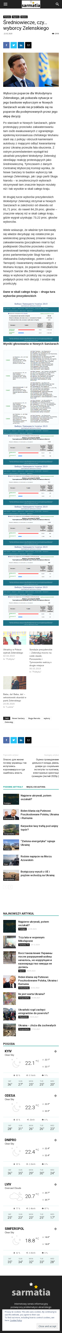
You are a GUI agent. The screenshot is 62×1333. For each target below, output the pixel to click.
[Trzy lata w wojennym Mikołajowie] (9, 942)
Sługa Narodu (34, 718)
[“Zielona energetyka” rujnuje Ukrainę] (11, 844)
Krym (6, 864)
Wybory (24, 17)
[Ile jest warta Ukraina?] (9, 998)
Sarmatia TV (24, 945)
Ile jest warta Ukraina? (31, 994)
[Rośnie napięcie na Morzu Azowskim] (11, 860)
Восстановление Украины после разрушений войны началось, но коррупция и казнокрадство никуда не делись (35, 960)
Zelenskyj (9, 722)
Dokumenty (9, 818)
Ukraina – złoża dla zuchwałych (37, 1025)
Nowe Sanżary (18, 718)
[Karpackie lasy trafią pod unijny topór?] (11, 829)
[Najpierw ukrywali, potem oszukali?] (11, 799)
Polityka (7, 17)
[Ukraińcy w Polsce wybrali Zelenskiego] (14, 638)
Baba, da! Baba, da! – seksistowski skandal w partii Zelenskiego (14, 697)
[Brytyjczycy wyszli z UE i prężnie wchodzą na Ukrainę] (11, 875)
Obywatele (23, 1017)
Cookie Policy (16, 1320)
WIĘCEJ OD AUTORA (35, 787)
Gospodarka (9, 834)
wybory (47, 718)
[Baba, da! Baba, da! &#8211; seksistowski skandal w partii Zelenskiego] (14, 682)
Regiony (16, 17)
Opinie (22, 971)
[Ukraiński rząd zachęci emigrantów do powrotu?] (9, 1014)
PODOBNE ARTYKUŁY (13, 787)
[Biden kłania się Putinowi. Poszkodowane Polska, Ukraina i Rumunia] (11, 814)
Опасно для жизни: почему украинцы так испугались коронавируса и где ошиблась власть (15, 766)
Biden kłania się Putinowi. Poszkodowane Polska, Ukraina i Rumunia (40, 814)
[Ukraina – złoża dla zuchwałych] (9, 1030)
